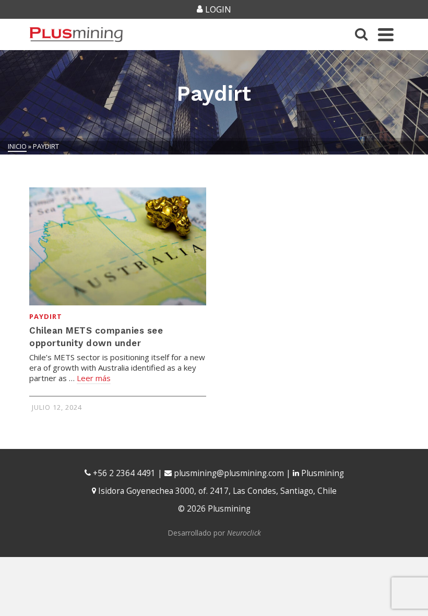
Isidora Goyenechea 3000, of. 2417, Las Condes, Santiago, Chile (216, 490)
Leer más (94, 378)
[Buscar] (361, 34)
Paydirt (45, 316)
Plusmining (321, 473)
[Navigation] (386, 34)
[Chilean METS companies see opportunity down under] (117, 246)
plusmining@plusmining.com (229, 473)
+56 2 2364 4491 (123, 473)
